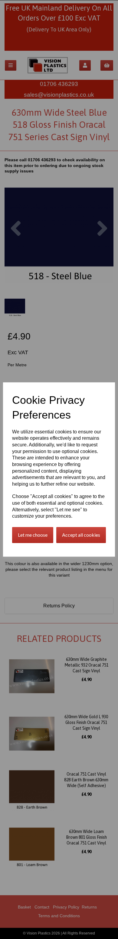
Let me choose (33, 535)
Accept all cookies (81, 535)
